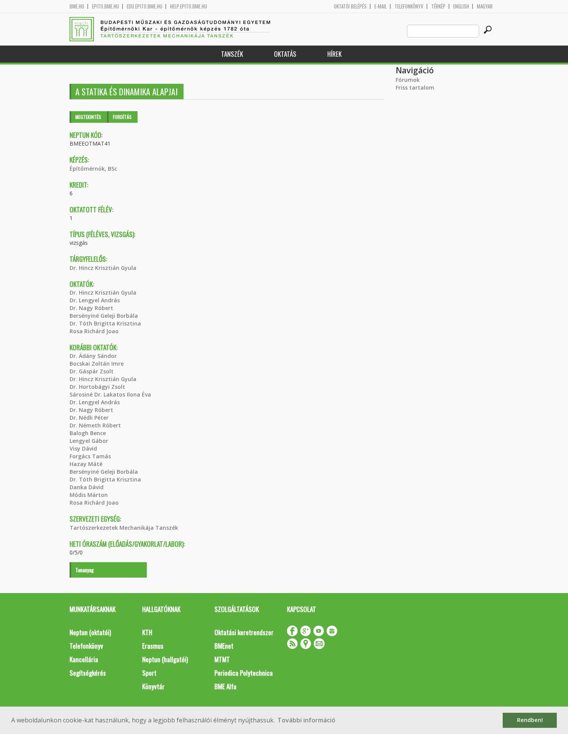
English (461, 6)
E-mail (380, 6)
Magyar (485, 6)
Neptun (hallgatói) (165, 659)
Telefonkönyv (409, 6)
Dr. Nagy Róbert (91, 308)
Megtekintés (88, 117)
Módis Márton (89, 494)
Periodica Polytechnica (243, 673)
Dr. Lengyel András (95, 300)
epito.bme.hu (105, 6)
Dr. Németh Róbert (95, 425)
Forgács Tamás (90, 456)
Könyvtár (153, 686)
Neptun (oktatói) (90, 632)
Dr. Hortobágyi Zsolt (97, 386)
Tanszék (232, 54)
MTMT (222, 659)
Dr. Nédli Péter (89, 417)
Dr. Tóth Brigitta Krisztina (105, 323)
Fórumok (408, 79)
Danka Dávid (87, 487)
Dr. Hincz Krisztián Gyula (103, 267)
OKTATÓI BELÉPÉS (350, 6)
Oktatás (285, 54)
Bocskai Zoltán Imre (97, 363)
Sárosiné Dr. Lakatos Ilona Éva (110, 394)
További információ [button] (306, 720)
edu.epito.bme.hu (144, 6)
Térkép (438, 6)
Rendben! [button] (530, 720)
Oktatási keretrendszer (244, 632)
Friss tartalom (415, 87)
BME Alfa (225, 686)
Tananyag (84, 570)
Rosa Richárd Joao (94, 331)
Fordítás (122, 117)
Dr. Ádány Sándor (93, 355)
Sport (149, 673)
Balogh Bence (88, 433)
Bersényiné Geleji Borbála (104, 315)
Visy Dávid (83, 448)
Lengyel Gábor (89, 440)
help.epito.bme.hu (188, 6)
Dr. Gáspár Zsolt (92, 371)
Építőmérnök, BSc (93, 168)
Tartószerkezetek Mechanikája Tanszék (124, 527)
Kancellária (84, 659)
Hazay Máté (86, 464)
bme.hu (77, 6)
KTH (147, 632)
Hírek (334, 54)
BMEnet (223, 646)
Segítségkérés (88, 673)
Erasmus (152, 646)
